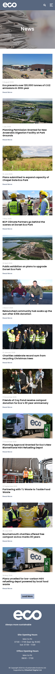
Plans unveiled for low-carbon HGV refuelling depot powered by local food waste (25, 582)
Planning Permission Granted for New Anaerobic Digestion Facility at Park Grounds (25, 133)
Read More (7, 92)
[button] (44, 5)
